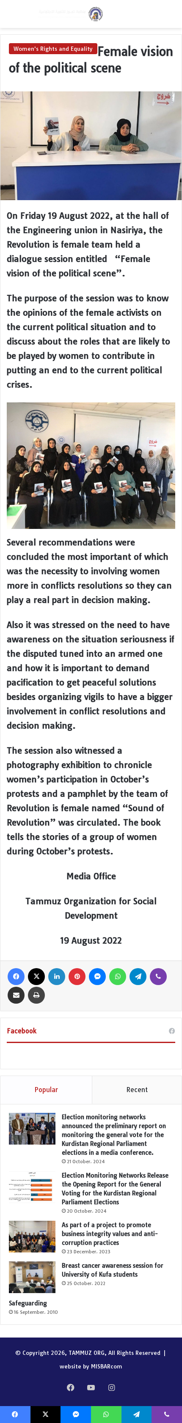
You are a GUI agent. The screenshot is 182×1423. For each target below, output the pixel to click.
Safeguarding (28, 1303)
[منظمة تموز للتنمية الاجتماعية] (70, 14)
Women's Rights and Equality (53, 48)
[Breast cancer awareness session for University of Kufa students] (32, 1277)
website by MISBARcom (91, 1366)
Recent (137, 1090)
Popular (46, 1090)
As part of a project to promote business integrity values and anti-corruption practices (110, 1234)
